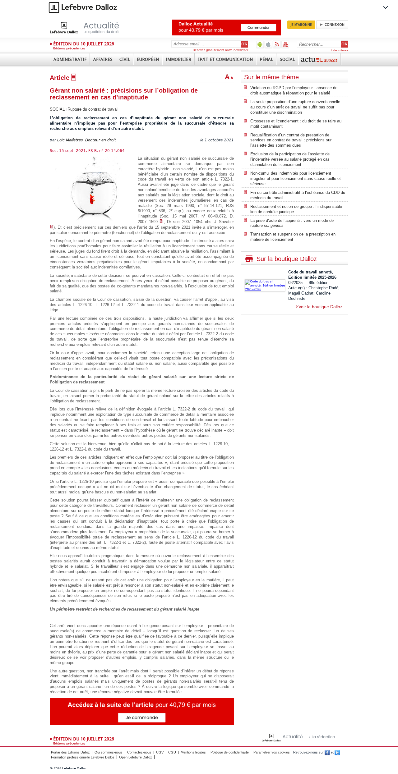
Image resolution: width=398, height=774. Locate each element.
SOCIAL (57, 109)
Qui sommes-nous (109, 752)
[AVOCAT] (319, 59)
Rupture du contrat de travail (92, 109)
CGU (172, 752)
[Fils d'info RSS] (277, 44)
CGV (160, 752)
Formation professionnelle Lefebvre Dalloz (82, 757)
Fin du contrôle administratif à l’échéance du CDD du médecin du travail (297, 195)
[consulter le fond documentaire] (161, 221)
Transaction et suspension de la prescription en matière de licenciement (293, 237)
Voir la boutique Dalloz (320, 306)
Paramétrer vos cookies (271, 752)
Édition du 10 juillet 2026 (83, 44)
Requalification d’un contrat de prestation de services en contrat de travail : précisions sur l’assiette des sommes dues (290, 140)
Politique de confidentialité (230, 752)
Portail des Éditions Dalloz (70, 752)
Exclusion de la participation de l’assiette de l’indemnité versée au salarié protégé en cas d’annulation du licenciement (290, 159)
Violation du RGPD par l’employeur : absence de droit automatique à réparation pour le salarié (293, 90)
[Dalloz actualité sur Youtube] (285, 44)
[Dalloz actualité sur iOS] (268, 44)
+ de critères (339, 50)
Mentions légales (193, 752)
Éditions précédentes (69, 48)
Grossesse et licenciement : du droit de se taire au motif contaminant (295, 124)
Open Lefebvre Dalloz (135, 757)
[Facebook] (327, 752)
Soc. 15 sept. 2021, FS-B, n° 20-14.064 (87, 151)
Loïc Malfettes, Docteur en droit (86, 140)
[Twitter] (337, 752)
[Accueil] (91, 27)
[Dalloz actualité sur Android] (260, 44)
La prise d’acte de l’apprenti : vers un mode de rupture (292, 223)
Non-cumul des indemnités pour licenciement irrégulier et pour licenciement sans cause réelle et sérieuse (295, 178)
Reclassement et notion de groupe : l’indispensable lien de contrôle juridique (296, 209)
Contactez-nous (139, 752)
